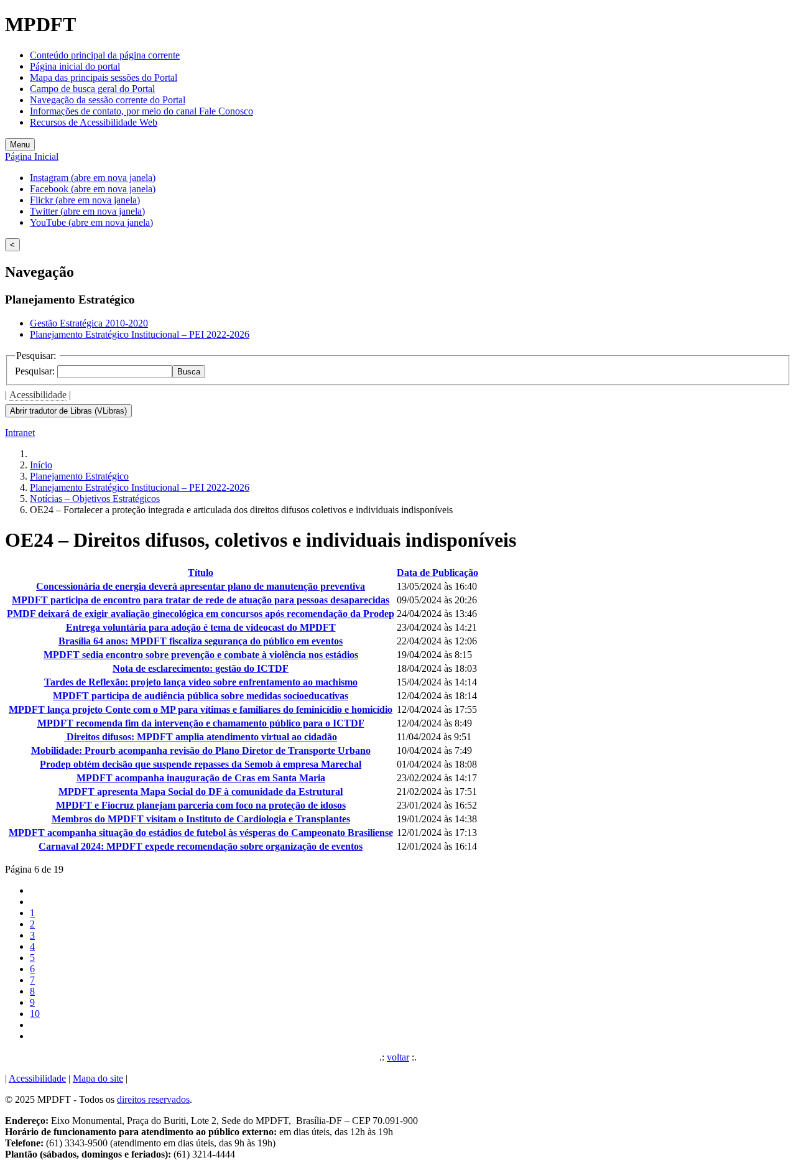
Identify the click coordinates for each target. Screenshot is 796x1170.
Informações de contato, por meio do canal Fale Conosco (141, 111)
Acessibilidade (38, 394)
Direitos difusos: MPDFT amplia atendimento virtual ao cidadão (200, 736)
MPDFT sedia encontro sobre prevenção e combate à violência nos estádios (201, 654)
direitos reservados (153, 1099)
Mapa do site (98, 1078)
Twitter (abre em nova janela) (87, 211)
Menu (20, 144)
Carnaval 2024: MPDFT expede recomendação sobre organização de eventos (201, 846)
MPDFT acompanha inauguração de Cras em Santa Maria (200, 778)
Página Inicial (31, 156)
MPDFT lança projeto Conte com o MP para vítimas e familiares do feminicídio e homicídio (200, 709)
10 (35, 1013)
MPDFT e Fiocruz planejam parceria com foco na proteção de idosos (201, 805)
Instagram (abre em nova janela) (92, 177)
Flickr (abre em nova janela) (85, 200)
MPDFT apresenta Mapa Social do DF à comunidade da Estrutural (200, 791)
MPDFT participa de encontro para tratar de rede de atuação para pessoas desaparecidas (200, 600)
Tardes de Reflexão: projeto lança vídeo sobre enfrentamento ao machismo (201, 682)
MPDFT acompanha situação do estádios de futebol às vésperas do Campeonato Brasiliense (201, 832)
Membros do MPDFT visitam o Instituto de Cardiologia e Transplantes (201, 819)
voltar (398, 1057)
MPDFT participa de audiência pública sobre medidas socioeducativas (200, 695)
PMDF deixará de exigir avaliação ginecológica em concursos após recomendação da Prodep (200, 613)
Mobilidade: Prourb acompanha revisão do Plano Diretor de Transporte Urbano (201, 750)
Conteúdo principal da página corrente (105, 55)
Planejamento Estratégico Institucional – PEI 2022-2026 (139, 334)
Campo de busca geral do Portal (92, 88)
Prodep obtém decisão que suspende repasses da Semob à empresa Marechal (200, 764)
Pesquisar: (36, 371)
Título (200, 572)
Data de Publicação (437, 572)
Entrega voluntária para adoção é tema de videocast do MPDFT (201, 627)
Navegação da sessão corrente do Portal (107, 100)
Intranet (20, 432)
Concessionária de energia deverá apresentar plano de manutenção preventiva (200, 586)
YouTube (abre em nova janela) (91, 222)
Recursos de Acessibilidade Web (93, 122)
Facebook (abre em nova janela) (92, 188)
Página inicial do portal (75, 66)
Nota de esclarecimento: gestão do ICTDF (201, 668)
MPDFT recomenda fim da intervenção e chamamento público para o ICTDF (200, 723)
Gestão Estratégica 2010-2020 (89, 323)
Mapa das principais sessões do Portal (103, 77)
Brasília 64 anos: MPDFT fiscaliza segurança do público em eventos (200, 641)
